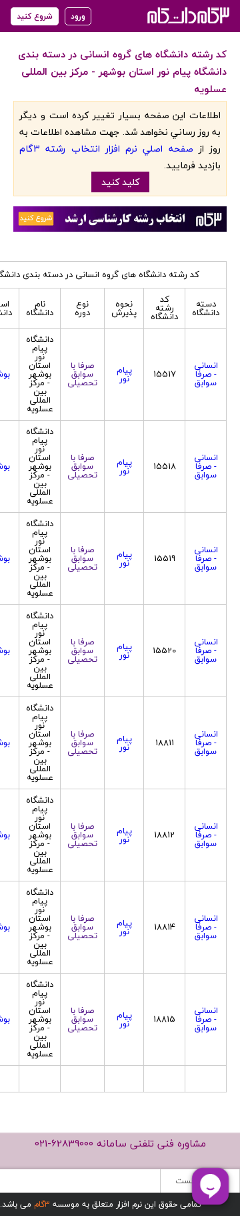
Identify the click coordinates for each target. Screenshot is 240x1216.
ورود (78, 16)
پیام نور (124, 374)
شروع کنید (35, 16)
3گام (42, 1204)
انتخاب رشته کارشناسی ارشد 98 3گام (187, 15)
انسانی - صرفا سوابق (206, 374)
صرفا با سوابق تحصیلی (82, 374)
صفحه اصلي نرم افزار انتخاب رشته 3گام (106, 148)
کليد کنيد (120, 182)
